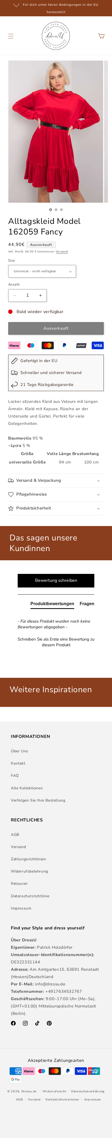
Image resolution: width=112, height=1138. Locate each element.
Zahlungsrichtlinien (28, 859)
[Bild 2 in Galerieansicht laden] (56, 209)
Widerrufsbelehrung (29, 871)
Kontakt (18, 763)
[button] (11, 36)
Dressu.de (29, 1091)
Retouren (19, 883)
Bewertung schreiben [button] (56, 580)
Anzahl (14, 284)
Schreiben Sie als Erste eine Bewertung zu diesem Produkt (56, 642)
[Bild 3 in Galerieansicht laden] (61, 209)
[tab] (52, 605)
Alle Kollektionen (27, 788)
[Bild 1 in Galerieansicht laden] (50, 209)
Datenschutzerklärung (88, 1091)
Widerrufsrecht (54, 1091)
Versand (62, 251)
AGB (15, 834)
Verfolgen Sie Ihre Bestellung (38, 800)
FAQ (15, 775)
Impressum (21, 908)
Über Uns (19, 751)
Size (11, 260)
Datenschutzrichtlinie (30, 896)
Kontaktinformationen (62, 1099)
